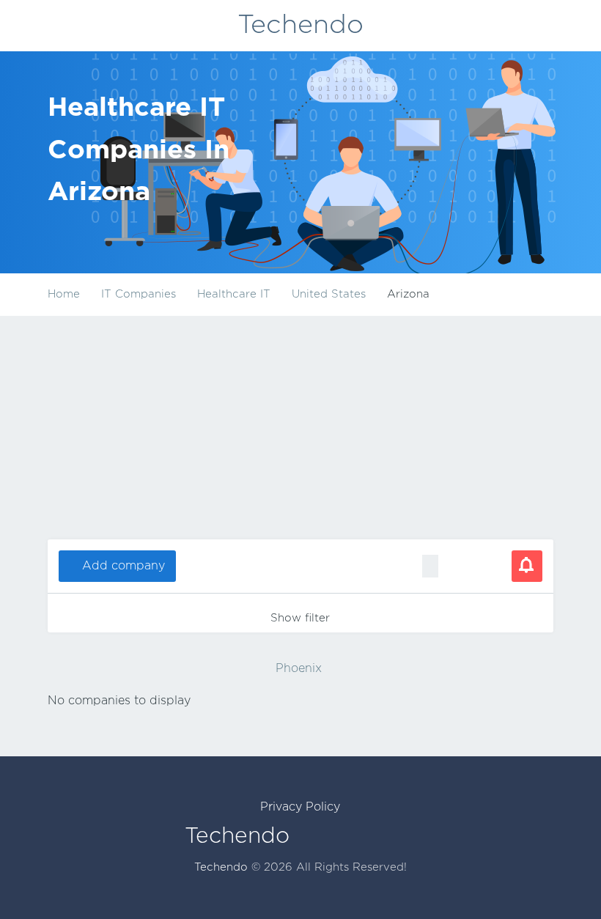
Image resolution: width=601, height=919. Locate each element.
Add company (123, 566)
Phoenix (299, 668)
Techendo (300, 25)
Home (64, 294)
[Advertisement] (300, 425)
